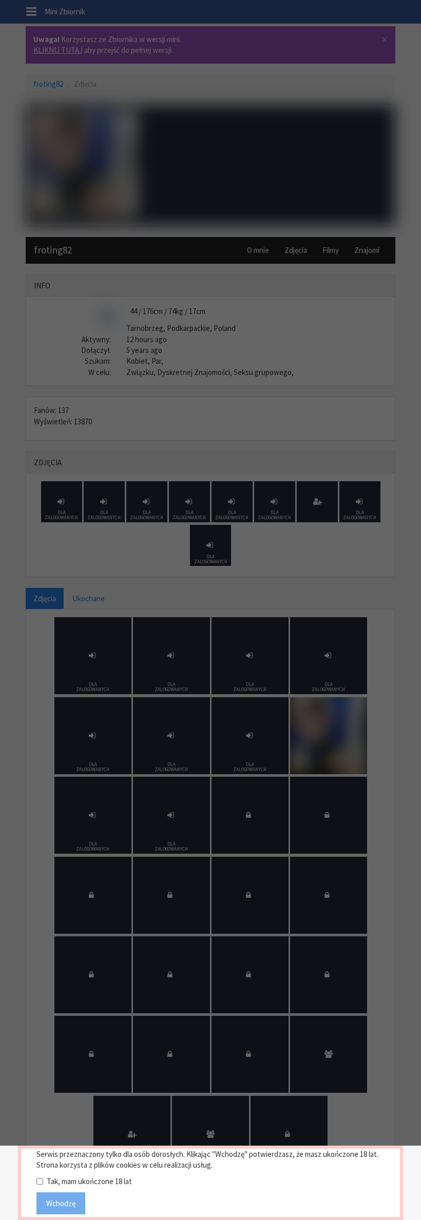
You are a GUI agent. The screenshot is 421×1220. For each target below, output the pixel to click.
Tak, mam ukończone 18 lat (89, 1181)
